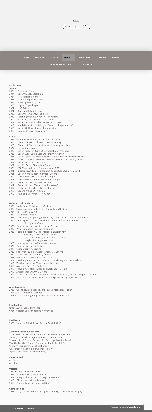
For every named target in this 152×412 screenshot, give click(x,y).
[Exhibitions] (92, 57)
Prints (54, 57)
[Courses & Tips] (95, 64)
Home (26, 57)
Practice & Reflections (59, 64)
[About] (72, 57)
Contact (116, 57)
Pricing (102, 57)
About (67, 57)
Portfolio (40, 57)
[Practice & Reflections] (73, 64)
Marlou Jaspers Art (25, 408)
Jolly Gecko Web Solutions (129, 407)
